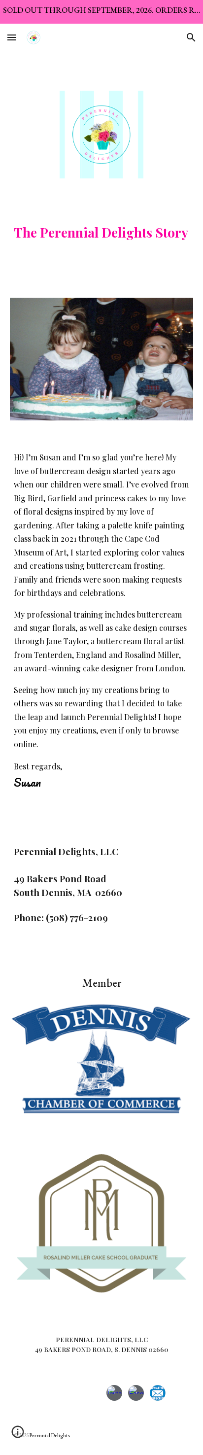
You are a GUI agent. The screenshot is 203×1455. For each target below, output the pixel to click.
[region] (101, 12)
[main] (101, 231)
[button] (12, 37)
